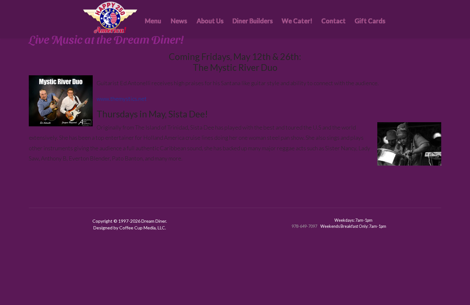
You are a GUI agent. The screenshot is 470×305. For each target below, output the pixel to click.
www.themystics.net (122, 98)
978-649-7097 (304, 226)
